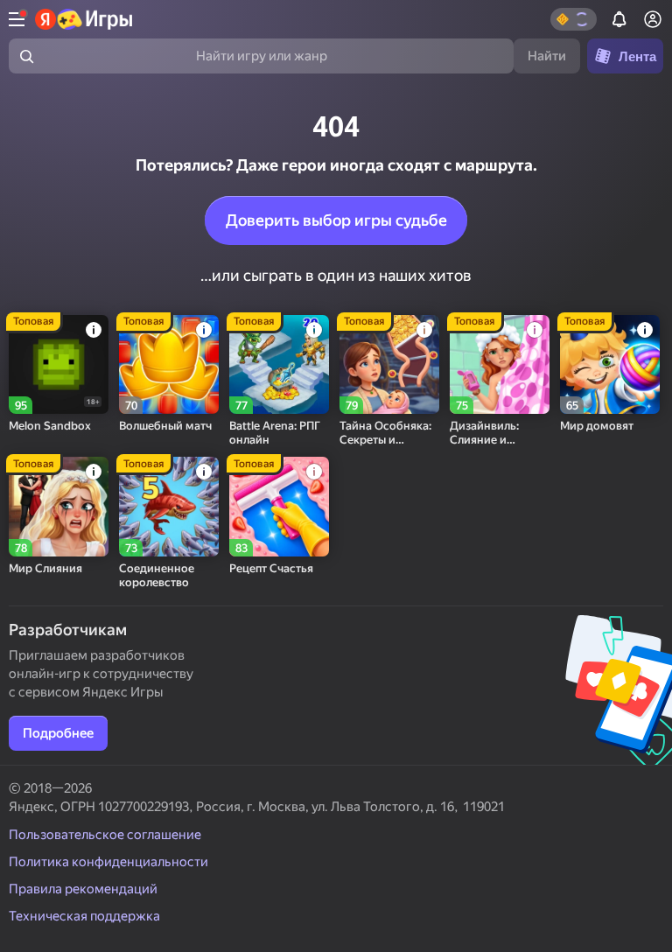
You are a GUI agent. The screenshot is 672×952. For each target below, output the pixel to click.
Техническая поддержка (84, 916)
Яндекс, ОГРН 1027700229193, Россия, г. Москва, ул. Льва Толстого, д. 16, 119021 (257, 807)
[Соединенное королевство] (169, 506)
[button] (573, 19)
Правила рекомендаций (83, 889)
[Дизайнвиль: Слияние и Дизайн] (500, 365)
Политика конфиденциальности (108, 862)
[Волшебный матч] (169, 365)
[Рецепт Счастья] (279, 506)
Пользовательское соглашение (105, 835)
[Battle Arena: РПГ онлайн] (279, 365)
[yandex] (84, 19)
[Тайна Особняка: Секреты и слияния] (389, 365)
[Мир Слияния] (58, 506)
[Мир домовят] (610, 365)
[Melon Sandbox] (58, 365)
